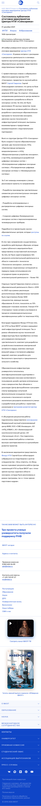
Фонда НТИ (6, 455)
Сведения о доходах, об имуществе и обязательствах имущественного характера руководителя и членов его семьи (16, 785)
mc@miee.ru (7, 579)
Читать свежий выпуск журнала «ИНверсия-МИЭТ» (20, 694)
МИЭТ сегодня (8, 545)
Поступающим (8, 589)
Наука (4, 595)
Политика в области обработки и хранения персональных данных (16, 797)
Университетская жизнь (12, 602)
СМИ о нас (6, 611)
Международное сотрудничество (11, 724)
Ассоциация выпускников (16, 758)
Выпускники (7, 605)
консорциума (32, 420)
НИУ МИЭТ (6, 9)
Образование (7, 592)
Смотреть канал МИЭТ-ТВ (20, 641)
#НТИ (4, 30)
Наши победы (8, 608)
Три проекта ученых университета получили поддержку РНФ (16, 533)
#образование (25, 30)
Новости (14, 9)
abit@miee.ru (7, 566)
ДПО (4, 598)
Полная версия (8, 792)
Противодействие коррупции (14, 779)
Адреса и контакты (10, 554)
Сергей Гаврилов (14, 83)
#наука (13, 30)
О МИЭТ (5, 704)
